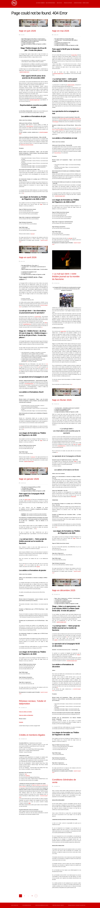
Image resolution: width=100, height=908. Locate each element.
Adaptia (78, 654)
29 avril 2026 (55, 34)
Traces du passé (68, 2)
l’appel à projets (28, 499)
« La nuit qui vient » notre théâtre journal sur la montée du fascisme (66, 276)
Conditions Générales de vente (41, 905)
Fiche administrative (26, 905)
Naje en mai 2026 (60, 31)
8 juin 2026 (22, 34)
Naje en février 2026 (62, 400)
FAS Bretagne (55, 121)
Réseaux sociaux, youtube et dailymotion (76, 905)
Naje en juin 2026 (27, 31)
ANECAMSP (73, 496)
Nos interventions (50, 2)
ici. (36, 528)
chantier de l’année (70, 84)
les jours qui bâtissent (60, 129)
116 (32, 895)
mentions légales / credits (58, 905)
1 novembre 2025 (23, 707)
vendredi (79, 444)
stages (41, 204)
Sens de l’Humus (30, 126)
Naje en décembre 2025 (63, 590)
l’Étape (75, 461)
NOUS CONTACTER (14, 905)
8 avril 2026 (22, 261)
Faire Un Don (86, 2)
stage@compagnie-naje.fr (24, 71)
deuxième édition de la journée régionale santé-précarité (70, 118)
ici (38, 70)
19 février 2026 (56, 283)
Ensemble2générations (29, 383)
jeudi (46, 322)
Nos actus (59, 2)
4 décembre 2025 (56, 594)
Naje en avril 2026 (27, 257)
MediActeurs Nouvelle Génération (26, 144)
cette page (70, 238)
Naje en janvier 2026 (29, 479)
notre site (32, 233)
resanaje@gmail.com (27, 324)
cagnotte (38, 566)
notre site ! (33, 456)
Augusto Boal (63, 331)
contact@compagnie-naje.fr (34, 99)
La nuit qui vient (38, 316)
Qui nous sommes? (40, 2)
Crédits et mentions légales (32, 735)
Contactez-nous (78, 2)
